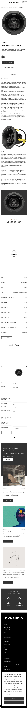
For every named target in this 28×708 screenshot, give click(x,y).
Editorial (5, 488)
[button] (14, 74)
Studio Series (14, 7)
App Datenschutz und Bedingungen (12, 664)
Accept (14, 698)
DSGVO (5, 666)
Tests (5, 652)
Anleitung (8, 605)
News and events (7, 570)
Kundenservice (7, 627)
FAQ (5, 632)
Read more (8, 459)
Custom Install (8, 7)
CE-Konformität (7, 661)
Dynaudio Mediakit (8, 647)
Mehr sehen (5, 433)
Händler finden (7, 644)
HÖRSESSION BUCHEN (9, 67)
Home (2, 7)
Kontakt (5, 649)
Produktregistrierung (8, 629)
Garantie (6, 635)
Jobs (5, 654)
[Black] (3, 57)
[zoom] (14, 22)
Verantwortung (7, 669)
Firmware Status (7, 637)
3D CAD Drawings (19, 605)
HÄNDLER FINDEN (8, 62)
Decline (14, 702)
